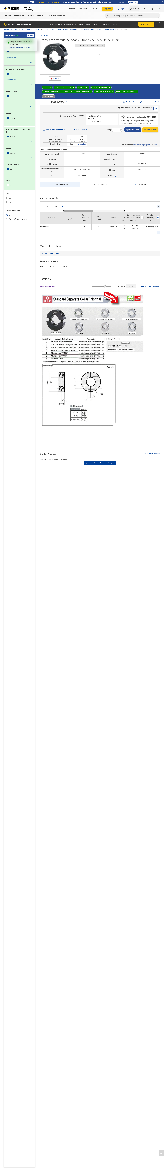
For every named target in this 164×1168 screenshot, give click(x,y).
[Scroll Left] (63, 211)
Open (131, 286)
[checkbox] (19, 52)
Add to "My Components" (56, 129)
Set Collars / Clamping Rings (67, 29)
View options (11, 57)
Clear (30, 62)
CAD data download (151, 102)
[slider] (104, 286)
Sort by (142, 217)
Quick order (134, 129)
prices (155, 145)
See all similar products (152, 454)
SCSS (11, 185)
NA (11, 169)
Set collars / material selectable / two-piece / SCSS (98, 29)
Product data (131, 102)
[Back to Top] (161, 1153)
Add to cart (151, 129)
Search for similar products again (101, 463)
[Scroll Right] (124, 211)
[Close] (159, 23)
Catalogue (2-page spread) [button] (149, 286)
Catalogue (142, 184)
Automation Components (31, 29)
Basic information (52, 253)
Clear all (30, 35)
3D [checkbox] (10, 202)
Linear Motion (49, 29)
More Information (101, 184)
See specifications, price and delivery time (21, 48)
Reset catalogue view (47, 286)
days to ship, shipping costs (141, 145)
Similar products (80, 129)
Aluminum (13, 153)
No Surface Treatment (17, 137)
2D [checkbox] (10, 198)
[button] (133, 2)
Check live (82, 144)
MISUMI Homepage (11, 29)
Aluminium (13, 118)
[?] (115, 176)
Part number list (61, 184)
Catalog (56, 78)
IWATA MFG (44, 35)
